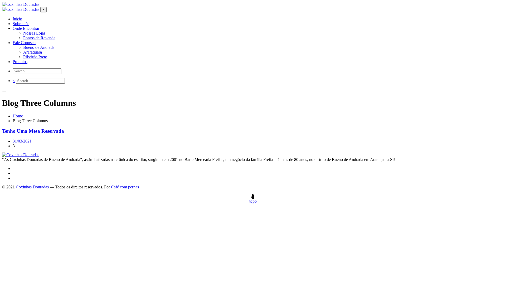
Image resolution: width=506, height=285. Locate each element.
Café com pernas (125, 187)
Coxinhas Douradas (32, 187)
